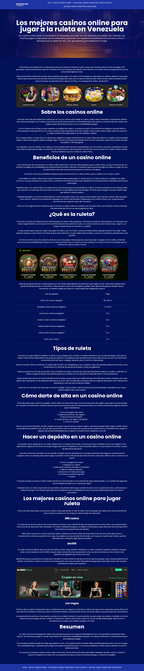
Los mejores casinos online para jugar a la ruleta (92, 3)
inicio (50, 3)
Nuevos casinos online (62, 3)
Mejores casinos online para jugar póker (80, 6)
